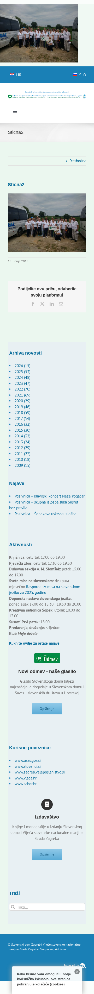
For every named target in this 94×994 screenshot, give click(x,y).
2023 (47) (22, 383)
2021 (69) (22, 395)
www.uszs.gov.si (28, 760)
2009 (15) (22, 465)
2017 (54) (22, 418)
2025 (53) (22, 371)
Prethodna (77, 160)
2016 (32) (22, 424)
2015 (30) (22, 430)
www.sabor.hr (26, 783)
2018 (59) (22, 412)
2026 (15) (22, 365)
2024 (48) (22, 377)
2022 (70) (22, 389)
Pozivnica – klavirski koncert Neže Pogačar (50, 496)
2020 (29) (22, 400)
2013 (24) (22, 441)
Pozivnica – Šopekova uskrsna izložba (45, 513)
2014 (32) (22, 435)
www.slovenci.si (28, 766)
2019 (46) (22, 406)
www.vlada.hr (26, 778)
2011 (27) (22, 453)
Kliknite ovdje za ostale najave (34, 643)
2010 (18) (22, 459)
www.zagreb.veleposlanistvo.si (40, 772)
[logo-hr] (47, 93)
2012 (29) (22, 447)
